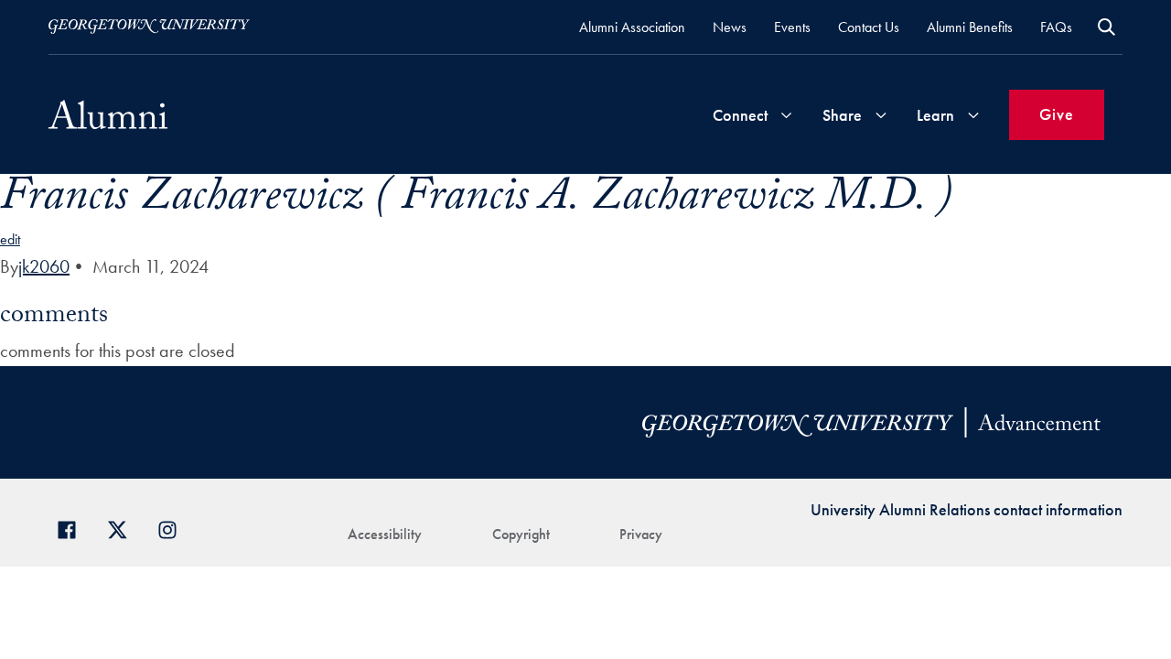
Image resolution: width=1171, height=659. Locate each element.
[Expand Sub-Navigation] (786, 114)
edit (10, 239)
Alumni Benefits (970, 27)
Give (1056, 113)
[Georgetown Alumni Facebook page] (73, 527)
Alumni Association (632, 27)
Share (842, 114)
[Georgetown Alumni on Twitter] (124, 527)
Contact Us (868, 27)
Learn (935, 114)
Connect (740, 114)
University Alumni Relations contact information (967, 509)
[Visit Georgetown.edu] (149, 26)
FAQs (1056, 27)
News (730, 27)
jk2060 (44, 266)
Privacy (640, 534)
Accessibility (385, 534)
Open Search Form (1106, 27)
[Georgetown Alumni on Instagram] (174, 527)
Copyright (521, 534)
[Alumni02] (107, 114)
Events (792, 27)
